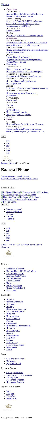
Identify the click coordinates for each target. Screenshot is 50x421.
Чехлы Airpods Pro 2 (15, 288)
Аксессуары (11, 38)
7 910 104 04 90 (22, 245)
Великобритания (14, 211)
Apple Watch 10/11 (30, 43)
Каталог (12, 163)
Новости (39, 124)
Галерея (9, 117)
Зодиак (26, 81)
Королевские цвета (15, 69)
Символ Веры (12, 110)
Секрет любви (24, 88)
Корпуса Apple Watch (16, 276)
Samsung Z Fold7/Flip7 (21, 26)
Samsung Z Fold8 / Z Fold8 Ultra (20, 21)
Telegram (10, 393)
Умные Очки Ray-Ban (16, 57)
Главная (4, 163)
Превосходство (13, 330)
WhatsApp (10, 396)
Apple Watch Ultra (14, 43)
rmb (8, 150)
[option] (27, 141)
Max (8, 391)
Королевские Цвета (15, 311)
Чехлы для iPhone (14, 50)
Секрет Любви (13, 318)
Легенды (10, 81)
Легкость (37, 76)
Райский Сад (12, 342)
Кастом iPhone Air (25, 16)
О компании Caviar (15, 359)
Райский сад (12, 88)
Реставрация (21, 131)
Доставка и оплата (35, 131)
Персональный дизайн (32, 35)
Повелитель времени (15, 93)
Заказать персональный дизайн (15, 176)
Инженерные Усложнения (18, 326)
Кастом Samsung (13, 278)
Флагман (10, 76)
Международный (14, 209)
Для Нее (18, 35)
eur (7, 146)
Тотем (18, 83)
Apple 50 (18, 76)
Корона (39, 71)
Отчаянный (11, 100)
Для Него (10, 35)
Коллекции (11, 64)
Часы (8, 283)
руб (8, 141)
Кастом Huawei (13, 31)
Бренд (9, 119)
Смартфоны (11, 9)
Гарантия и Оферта (15, 380)
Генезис (19, 71)
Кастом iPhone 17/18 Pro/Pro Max (21, 14)
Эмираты (18, 81)
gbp (8, 148)
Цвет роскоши (29, 71)
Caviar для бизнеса (14, 129)
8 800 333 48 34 (8, 245)
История (10, 124)
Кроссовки (37, 59)
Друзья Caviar (20, 124)
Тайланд (10, 219)
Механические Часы (22, 59)
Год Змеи (10, 338)
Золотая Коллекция (15, 345)
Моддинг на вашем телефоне (19, 375)
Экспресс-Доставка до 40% (18, 114)
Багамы (9, 214)
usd (7, 143)
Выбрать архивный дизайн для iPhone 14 (19, 179)
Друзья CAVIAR (13, 363)
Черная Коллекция (14, 302)
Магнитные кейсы (30, 50)
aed (7, 153)
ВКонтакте (11, 398)
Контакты (31, 124)
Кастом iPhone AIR (15, 273)
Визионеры (27, 76)
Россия (9, 105)
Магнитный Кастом (15, 269)
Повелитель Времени (16, 309)
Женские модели (20, 45)
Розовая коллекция (39, 88)
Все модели (33, 45)
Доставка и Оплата (15, 382)
